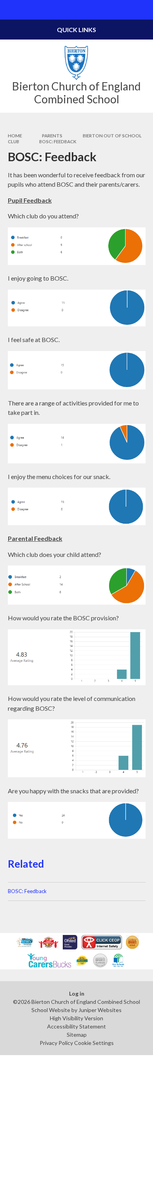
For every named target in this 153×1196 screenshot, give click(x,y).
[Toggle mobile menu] (10, 10)
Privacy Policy (56, 1042)
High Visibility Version (76, 1018)
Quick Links (76, 29)
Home (15, 135)
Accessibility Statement (76, 1026)
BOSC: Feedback (57, 141)
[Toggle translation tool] (124, 10)
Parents (52, 135)
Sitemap (77, 1034)
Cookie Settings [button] (94, 1042)
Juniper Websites (100, 1010)
